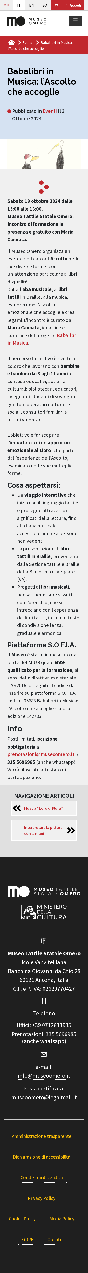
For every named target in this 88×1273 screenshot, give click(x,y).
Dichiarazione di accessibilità (41, 1157)
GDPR (27, 1239)
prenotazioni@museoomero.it (40, 754)
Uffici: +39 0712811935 (44, 1025)
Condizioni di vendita (42, 1177)
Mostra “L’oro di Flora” (43, 808)
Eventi (27, 42)
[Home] (26, 20)
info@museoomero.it (44, 1075)
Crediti (54, 1239)
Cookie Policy (22, 1219)
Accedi (75, 5)
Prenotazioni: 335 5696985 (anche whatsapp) (44, 1037)
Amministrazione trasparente (41, 1136)
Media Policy (61, 1219)
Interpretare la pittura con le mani (43, 830)
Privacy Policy (41, 1198)
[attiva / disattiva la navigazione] (75, 20)
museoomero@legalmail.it (44, 1097)
